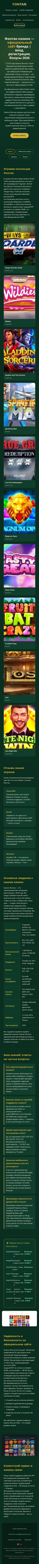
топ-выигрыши (28, 20)
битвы (18, 20)
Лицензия (27, 1540)
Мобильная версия (25, 151)
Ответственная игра (19, 1529)
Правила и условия (14, 1540)
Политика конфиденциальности (19, 1534)
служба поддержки (26, 10)
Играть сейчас (19, 135)
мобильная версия (9, 15)
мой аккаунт (19, 25)
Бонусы (25, 157)
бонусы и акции (12, 10)
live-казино (33, 15)
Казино (10, 151)
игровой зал (9, 20)
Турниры (14, 157)
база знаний (22, 15)
